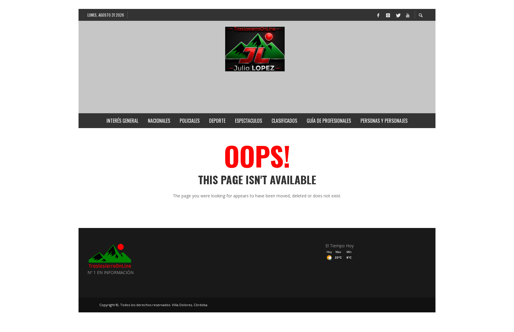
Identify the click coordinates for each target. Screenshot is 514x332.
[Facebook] (378, 15)
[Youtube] (407, 15)
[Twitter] (397, 15)
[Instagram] (387, 15)
